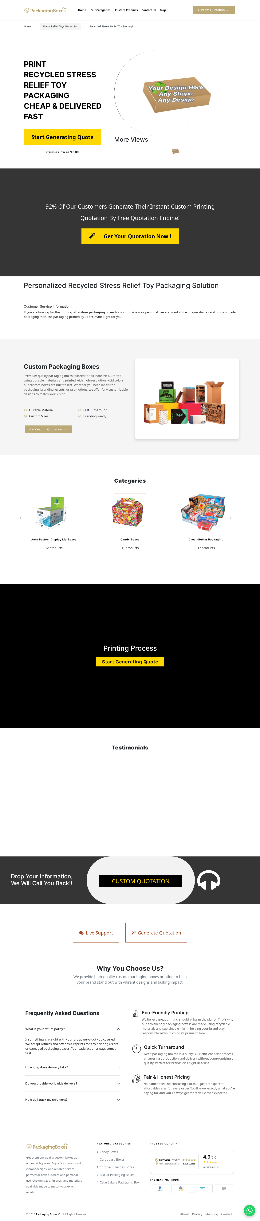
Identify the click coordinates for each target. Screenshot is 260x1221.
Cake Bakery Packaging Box (119, 1182)
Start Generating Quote (130, 661)
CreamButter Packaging (206, 539)
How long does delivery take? (46, 1067)
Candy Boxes (130, 539)
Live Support (99, 933)
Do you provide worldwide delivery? (51, 1083)
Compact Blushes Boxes (117, 1167)
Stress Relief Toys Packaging (60, 26)
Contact (226, 1214)
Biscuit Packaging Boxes (117, 1175)
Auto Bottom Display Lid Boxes (54, 539)
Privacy (197, 1214)
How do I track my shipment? (46, 1099)
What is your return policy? (45, 1029)
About (184, 1214)
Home (27, 26)
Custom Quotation (141, 881)
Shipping (211, 1214)
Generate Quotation (159, 933)
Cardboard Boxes (112, 1159)
